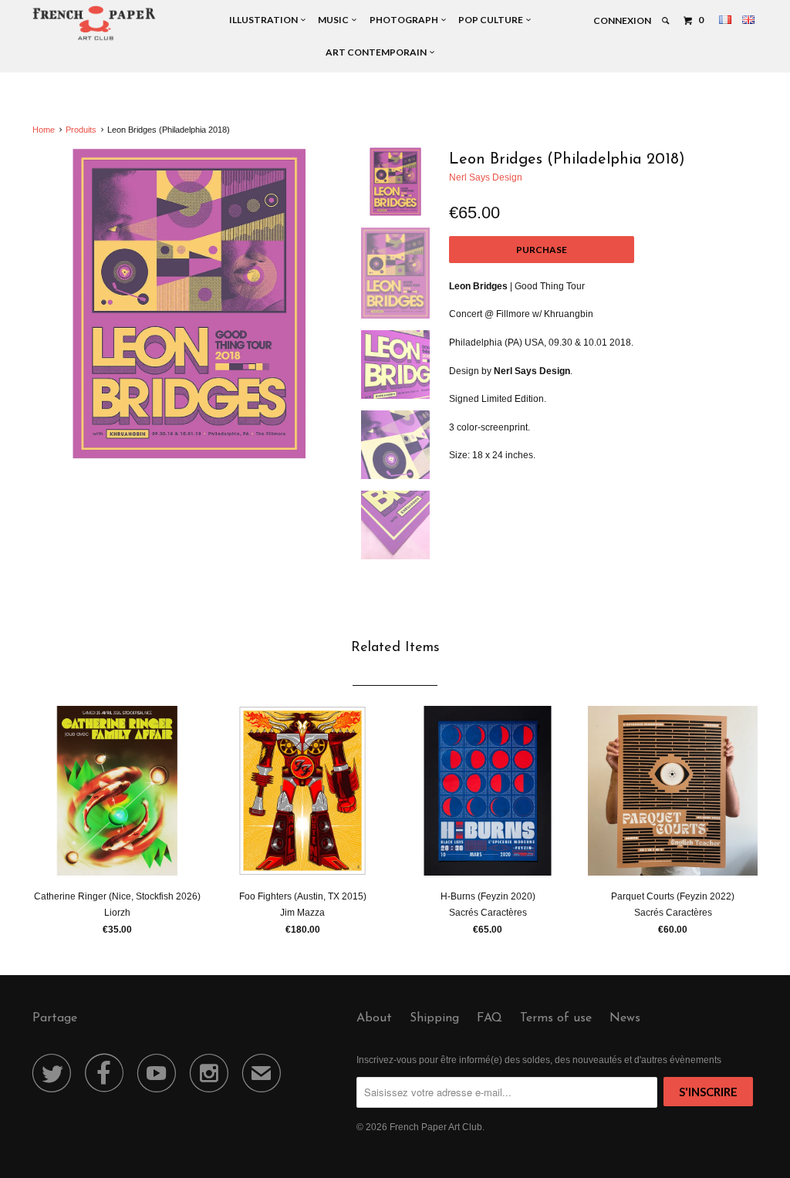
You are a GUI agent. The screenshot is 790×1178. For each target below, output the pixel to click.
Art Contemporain (378, 52)
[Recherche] (666, 20)
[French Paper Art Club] (94, 22)
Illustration (265, 19)
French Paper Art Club (436, 1127)
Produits (81, 129)
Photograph (405, 19)
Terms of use (556, 1018)
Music (335, 19)
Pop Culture (492, 19)
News (624, 1018)
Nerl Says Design (485, 177)
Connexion (622, 20)
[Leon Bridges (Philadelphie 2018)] (189, 304)
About (374, 1018)
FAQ (489, 1018)
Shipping (434, 1018)
